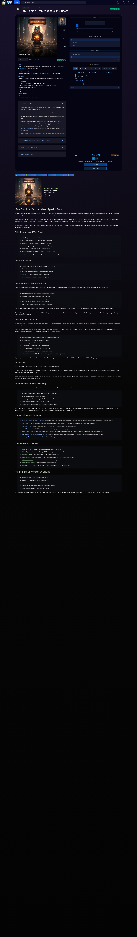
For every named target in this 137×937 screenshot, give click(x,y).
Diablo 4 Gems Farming (28, 460)
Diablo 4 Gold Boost (72, 358)
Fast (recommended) (86, 68)
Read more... (79, 80)
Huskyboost (34, 8)
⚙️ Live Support (46, 73)
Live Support (96, 168)
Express (97, 68)
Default (76, 68)
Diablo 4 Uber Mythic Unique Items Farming (33, 457)
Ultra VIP (112, 68)
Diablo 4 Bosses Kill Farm (28, 465)
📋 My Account (22, 68)
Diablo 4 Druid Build (27, 449)
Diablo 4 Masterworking (28, 462)
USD (97, 158)
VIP (104, 68)
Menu (16, 2)
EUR (93, 158)
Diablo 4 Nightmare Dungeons (30, 452)
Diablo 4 (26, 8)
